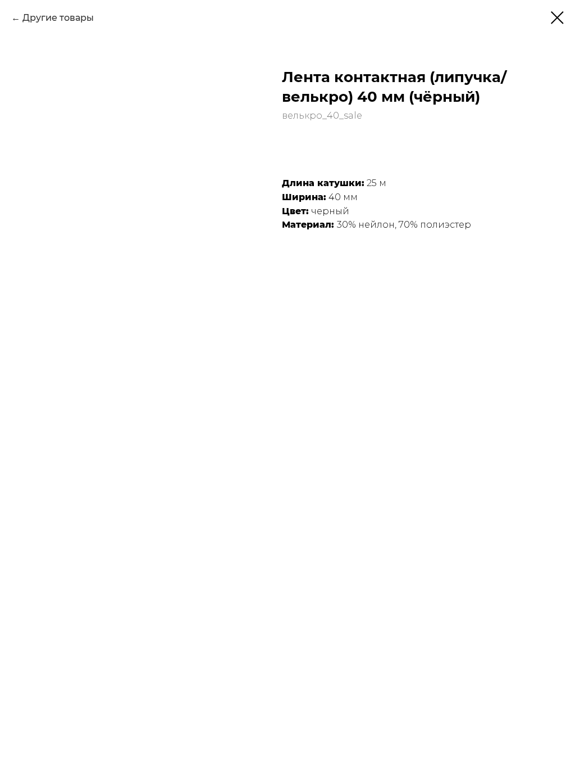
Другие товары (58, 17)
